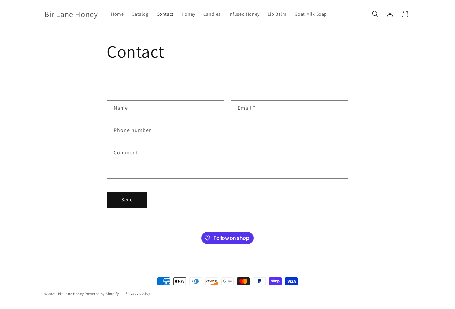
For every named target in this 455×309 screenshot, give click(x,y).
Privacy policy (137, 293)
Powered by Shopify (102, 293)
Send (127, 199)
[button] (375, 14)
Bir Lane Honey (71, 293)
